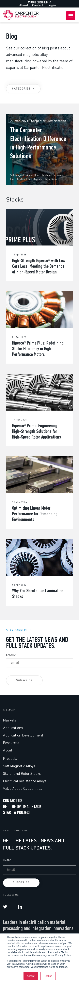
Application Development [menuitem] (23, 735)
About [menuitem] (7, 750)
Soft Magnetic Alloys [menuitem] (19, 766)
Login (51, 5)
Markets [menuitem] (9, 721)
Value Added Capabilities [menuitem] (22, 789)
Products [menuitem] (10, 759)
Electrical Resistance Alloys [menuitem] (24, 781)
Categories (22, 89)
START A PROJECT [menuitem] (17, 812)
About (23, 5)
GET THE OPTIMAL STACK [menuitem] (22, 807)
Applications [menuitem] (13, 728)
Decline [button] (48, 976)
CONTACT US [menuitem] (12, 801)
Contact (37, 5)
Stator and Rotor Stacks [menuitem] (22, 774)
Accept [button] (30, 976)
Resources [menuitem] (11, 743)
